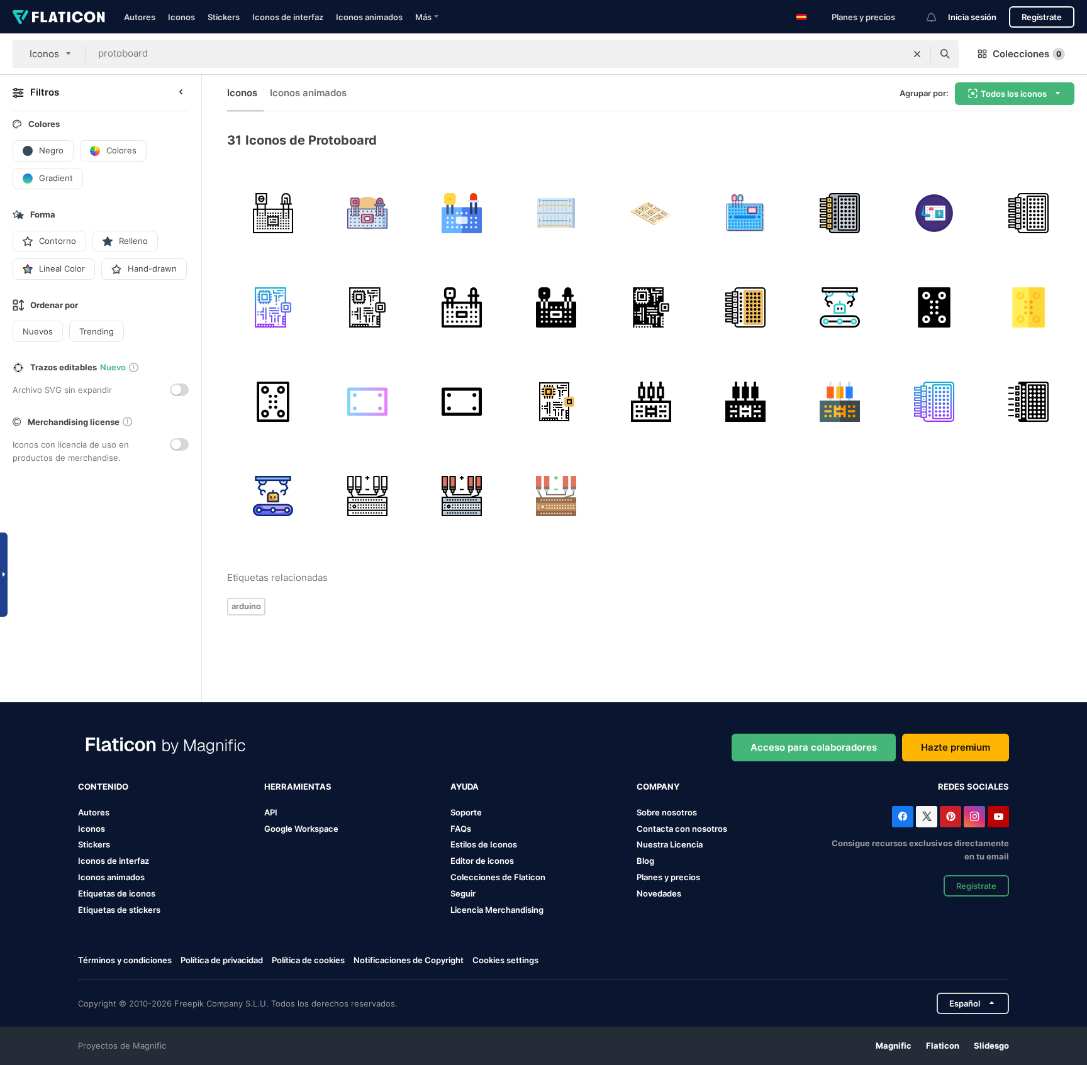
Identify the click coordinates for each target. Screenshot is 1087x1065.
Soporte (466, 812)
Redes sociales (973, 786)
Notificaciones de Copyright (409, 960)
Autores (139, 17)
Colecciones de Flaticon (497, 877)
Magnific (893, 1045)
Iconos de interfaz (287, 17)
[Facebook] (902, 816)
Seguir (463, 893)
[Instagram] (974, 816)
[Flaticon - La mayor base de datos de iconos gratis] (59, 17)
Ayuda (464, 786)
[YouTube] (998, 816)
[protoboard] (273, 213)
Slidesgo (991, 1045)
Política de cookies (308, 960)
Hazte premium (955, 747)
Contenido (103, 786)
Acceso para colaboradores (813, 747)
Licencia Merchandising (497, 910)
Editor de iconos (482, 861)
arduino (246, 606)
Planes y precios (863, 17)
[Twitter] (926, 816)
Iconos (181, 17)
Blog (645, 861)
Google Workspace (301, 829)
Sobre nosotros (667, 812)
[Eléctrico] (367, 496)
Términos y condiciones (125, 960)
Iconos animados (369, 17)
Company (658, 786)
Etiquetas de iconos (116, 893)
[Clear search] (917, 54)
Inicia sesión (972, 17)
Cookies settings (505, 960)
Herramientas (298, 786)
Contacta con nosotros (682, 829)
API (270, 812)
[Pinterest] (950, 816)
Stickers (224, 17)
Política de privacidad (222, 960)
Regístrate (1042, 17)
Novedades (659, 893)
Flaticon (942, 1045)
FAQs (460, 829)
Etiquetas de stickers (119, 910)
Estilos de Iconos (483, 844)
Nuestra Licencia (670, 844)
